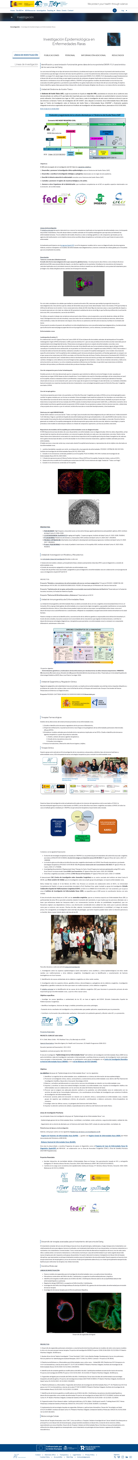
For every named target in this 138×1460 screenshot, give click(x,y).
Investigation (41, 10)
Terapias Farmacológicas (51, 717)
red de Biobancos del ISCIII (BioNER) (85, 1062)
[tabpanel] (69, 746)
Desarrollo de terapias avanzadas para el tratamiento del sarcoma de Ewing (72, 1241)
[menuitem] (12, 10)
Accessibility (58, 1457)
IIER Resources (30, 10)
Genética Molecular (49, 1266)
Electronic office (50, 1455)
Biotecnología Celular (50, 1416)
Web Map (69, 1457)
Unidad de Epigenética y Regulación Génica (59, 681)
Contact (70, 10)
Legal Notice (77, 1455)
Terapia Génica (47, 748)
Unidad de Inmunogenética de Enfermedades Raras (62, 599)
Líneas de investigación (26, 64)
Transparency (64, 1455)
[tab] (26, 55)
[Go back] (11, 17)
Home (12, 10)
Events (64, 10)
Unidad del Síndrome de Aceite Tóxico (57, 89)
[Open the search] (115, 10)
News (59, 10)
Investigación (15, 27)
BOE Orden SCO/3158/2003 (49, 109)
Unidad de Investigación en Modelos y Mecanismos (62, 555)
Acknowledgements (83, 1457)
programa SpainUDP (67, 245)
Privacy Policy (89, 1455)
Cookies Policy (45, 1457)
